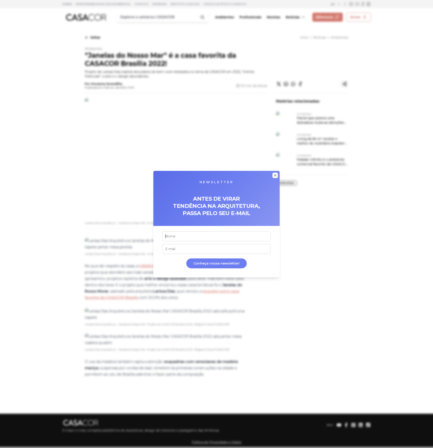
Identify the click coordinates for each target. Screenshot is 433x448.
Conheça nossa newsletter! (216, 263)
